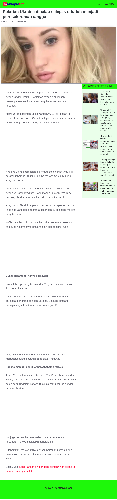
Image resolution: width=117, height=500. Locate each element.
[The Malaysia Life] (13, 4)
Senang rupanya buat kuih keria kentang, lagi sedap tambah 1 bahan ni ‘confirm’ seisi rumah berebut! (107, 167)
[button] (99, 4)
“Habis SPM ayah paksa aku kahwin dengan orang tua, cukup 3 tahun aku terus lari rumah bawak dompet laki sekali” (107, 120)
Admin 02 (10, 21)
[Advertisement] (41, 149)
